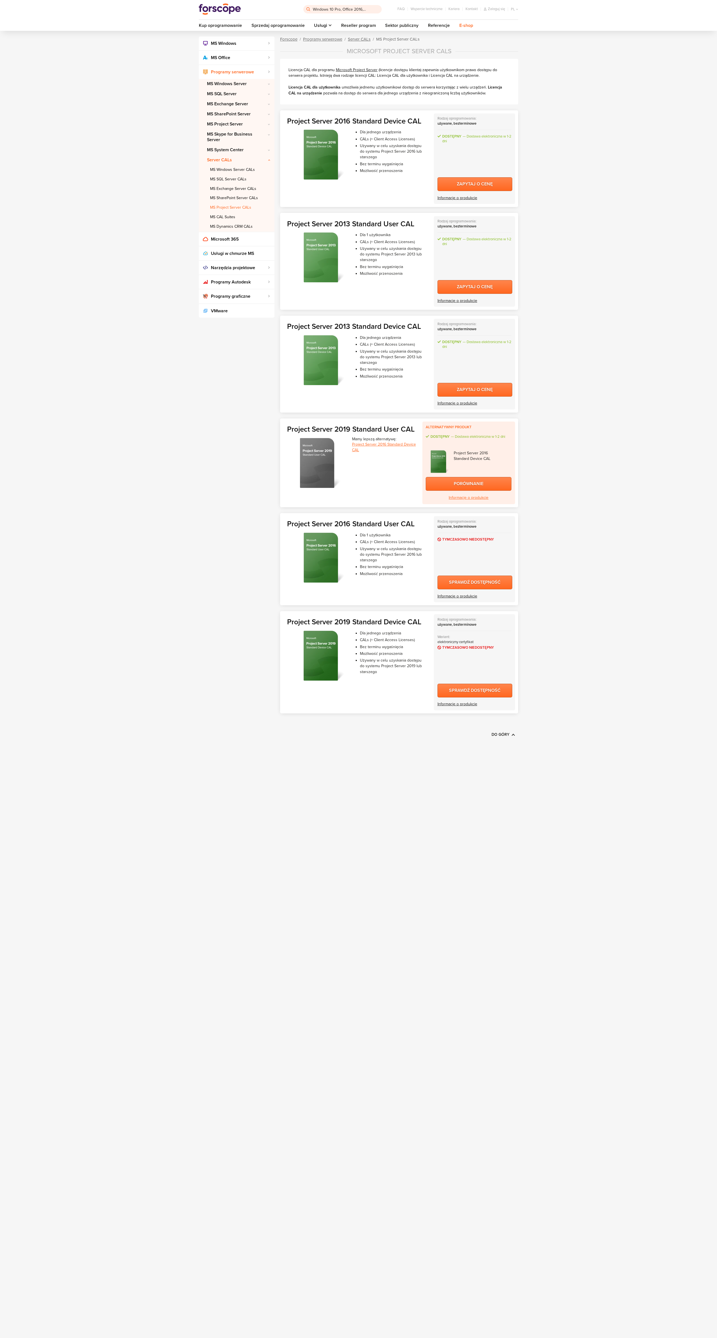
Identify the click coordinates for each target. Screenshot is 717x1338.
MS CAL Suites (222, 217)
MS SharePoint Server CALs (234, 198)
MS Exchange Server (227, 104)
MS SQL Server (222, 94)
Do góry (500, 734)
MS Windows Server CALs (232, 169)
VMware (219, 311)
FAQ (401, 9)
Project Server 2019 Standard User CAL (351, 429)
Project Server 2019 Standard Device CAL (354, 622)
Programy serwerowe (232, 72)
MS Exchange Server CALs (233, 188)
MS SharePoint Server (229, 114)
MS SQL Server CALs (228, 179)
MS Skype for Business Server (229, 136)
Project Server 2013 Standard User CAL (350, 224)
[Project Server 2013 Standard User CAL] (321, 257)
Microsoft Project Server (357, 70)
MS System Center (225, 150)
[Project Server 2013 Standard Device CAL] (321, 360)
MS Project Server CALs (230, 207)
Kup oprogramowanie (220, 25)
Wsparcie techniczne (427, 9)
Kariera (454, 9)
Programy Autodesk (231, 282)
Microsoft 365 (225, 239)
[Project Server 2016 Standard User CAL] (321, 558)
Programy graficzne (230, 296)
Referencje (439, 25)
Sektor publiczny (401, 25)
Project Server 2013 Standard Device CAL (354, 326)
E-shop (466, 25)
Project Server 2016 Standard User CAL (351, 524)
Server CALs (219, 160)
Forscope (288, 39)
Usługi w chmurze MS (232, 253)
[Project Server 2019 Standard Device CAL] (321, 656)
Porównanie (468, 484)
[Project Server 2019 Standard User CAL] (317, 463)
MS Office (220, 57)
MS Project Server (225, 124)
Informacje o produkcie (457, 198)
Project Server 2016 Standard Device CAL (354, 121)
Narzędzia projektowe (233, 268)
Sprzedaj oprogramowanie (278, 25)
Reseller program (358, 25)
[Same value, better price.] (220, 9)
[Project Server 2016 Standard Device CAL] (321, 155)
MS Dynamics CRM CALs (231, 226)
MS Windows (223, 43)
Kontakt (471, 9)
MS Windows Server (227, 84)
